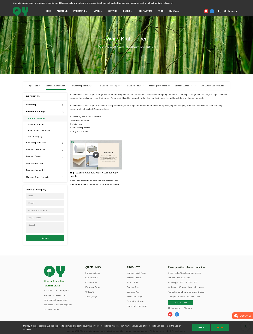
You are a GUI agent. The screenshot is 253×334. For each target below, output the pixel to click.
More (56, 309)
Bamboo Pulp (133, 287)
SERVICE (112, 11)
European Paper (93, 287)
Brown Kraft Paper (36, 124)
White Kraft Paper (148, 47)
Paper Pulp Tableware (36, 142)
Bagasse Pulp (133, 292)
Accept (201, 327)
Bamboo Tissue (33, 156)
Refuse (220, 327)
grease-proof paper (35, 163)
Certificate (174, 11)
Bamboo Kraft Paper (128, 47)
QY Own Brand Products (37, 177)
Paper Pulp (31, 104)
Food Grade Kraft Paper (39, 130)
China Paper (91, 282)
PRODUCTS (79, 11)
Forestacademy (92, 273)
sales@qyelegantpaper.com (188, 273)
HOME (48, 11)
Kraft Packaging (35, 136)
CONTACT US (145, 11)
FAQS (160, 11)
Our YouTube (91, 277)
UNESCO (89, 292)
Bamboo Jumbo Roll (35, 170)
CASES (126, 11)
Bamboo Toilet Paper (36, 149)
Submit (45, 238)
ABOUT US (62, 11)
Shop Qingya (91, 296)
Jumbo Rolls (132, 282)
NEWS (97, 11)
